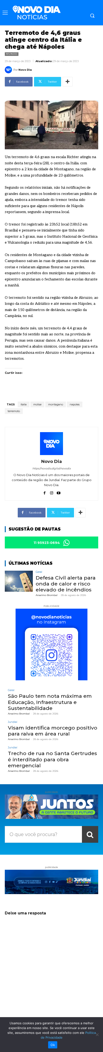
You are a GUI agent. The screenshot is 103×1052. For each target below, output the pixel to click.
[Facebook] (44, 492)
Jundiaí (12, 722)
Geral (39, 572)
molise (37, 404)
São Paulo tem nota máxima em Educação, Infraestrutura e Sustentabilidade (50, 702)
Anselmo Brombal (46, 595)
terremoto (14, 411)
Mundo (11, 53)
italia (24, 404)
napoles (75, 404)
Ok (53, 1045)
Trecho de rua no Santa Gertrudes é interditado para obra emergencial (52, 759)
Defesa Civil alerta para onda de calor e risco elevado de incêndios (66, 584)
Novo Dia (25, 69)
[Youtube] (58, 492)
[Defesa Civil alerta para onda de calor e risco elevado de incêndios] (19, 581)
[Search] (90, 834)
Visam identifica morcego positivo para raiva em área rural (52, 731)
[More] (68, 81)
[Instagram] (51, 492)
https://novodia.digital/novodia (51, 468)
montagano (55, 404)
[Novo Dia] (9, 69)
